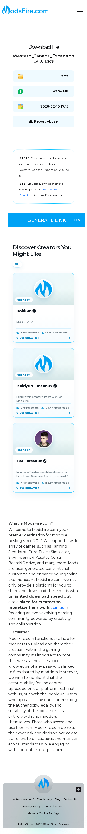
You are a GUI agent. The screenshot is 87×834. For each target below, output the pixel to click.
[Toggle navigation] (79, 10)
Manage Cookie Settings (43, 813)
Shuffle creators (17, 264)
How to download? (22, 799)
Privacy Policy (31, 806)
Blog (58, 799)
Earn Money (44, 799)
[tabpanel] (43, 176)
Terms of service (53, 806)
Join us (57, 607)
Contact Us (70, 799)
